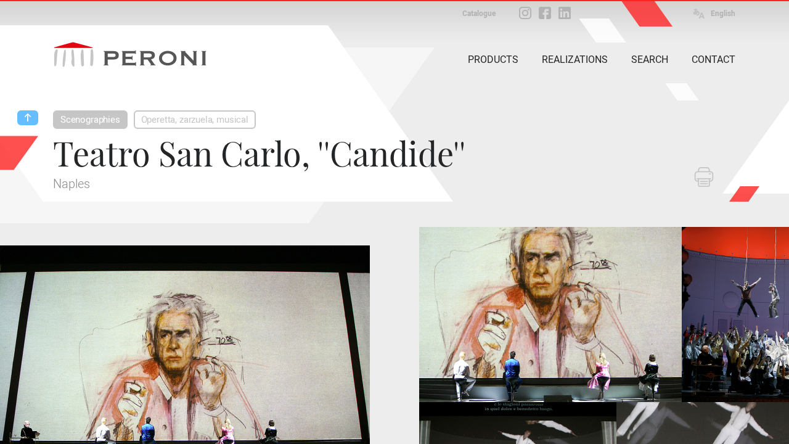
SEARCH (649, 59)
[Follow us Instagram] (525, 13)
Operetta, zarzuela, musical (194, 119)
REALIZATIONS (575, 59)
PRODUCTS (493, 59)
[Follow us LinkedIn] (564, 13)
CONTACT (713, 59)
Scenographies (90, 119)
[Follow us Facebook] (545, 13)
